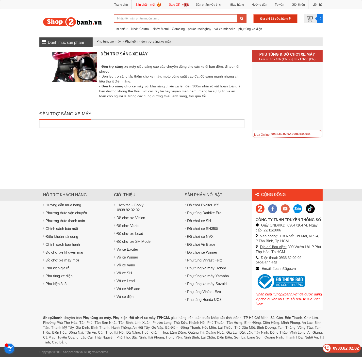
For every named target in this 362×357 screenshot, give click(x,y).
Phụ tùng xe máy (109, 41)
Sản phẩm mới (145, 4)
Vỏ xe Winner (127, 257)
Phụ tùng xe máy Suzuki (207, 284)
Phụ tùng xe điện (59, 276)
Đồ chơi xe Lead (129, 233)
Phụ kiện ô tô (56, 284)
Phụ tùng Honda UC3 (204, 299)
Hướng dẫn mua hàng (63, 205)
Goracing (178, 29)
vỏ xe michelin (224, 29)
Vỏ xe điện (124, 296)
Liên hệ (318, 4)
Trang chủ (121, 4)
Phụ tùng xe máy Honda (206, 268)
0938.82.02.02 (128, 210)
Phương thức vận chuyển (66, 213)
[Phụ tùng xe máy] (72, 21)
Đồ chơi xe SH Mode (133, 241)
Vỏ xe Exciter (127, 249)
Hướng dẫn (259, 4)
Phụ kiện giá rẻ (57, 268)
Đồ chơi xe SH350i (202, 229)
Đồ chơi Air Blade (201, 244)
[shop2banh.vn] (285, 208)
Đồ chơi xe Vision (130, 218)
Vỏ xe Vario (125, 265)
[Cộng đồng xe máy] (260, 208)
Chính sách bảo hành (63, 244)
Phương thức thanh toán (65, 221)
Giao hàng (237, 4)
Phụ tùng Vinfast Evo (204, 292)
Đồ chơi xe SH (199, 221)
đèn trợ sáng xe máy (156, 41)
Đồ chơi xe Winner (202, 252)
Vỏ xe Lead (125, 281)
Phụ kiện (131, 41)
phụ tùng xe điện (250, 29)
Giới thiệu (298, 4)
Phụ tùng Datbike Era (204, 213)
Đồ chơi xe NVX (200, 236)
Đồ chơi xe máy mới (62, 260)
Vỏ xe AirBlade (128, 289)
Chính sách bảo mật (62, 229)
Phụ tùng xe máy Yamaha (208, 276)
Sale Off (174, 4)
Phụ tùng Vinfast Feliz (204, 260)
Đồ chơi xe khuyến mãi (64, 252)
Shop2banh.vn (73, 352)
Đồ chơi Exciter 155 (203, 205)
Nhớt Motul (161, 29)
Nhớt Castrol (140, 29)
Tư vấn (279, 4)
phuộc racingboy (199, 29)
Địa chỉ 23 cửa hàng (274, 18)
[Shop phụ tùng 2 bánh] (272, 208)
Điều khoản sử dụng (62, 236)
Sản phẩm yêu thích (209, 4)
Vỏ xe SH (124, 273)
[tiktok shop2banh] (310, 208)
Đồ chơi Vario (127, 226)
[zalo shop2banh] (297, 208)
